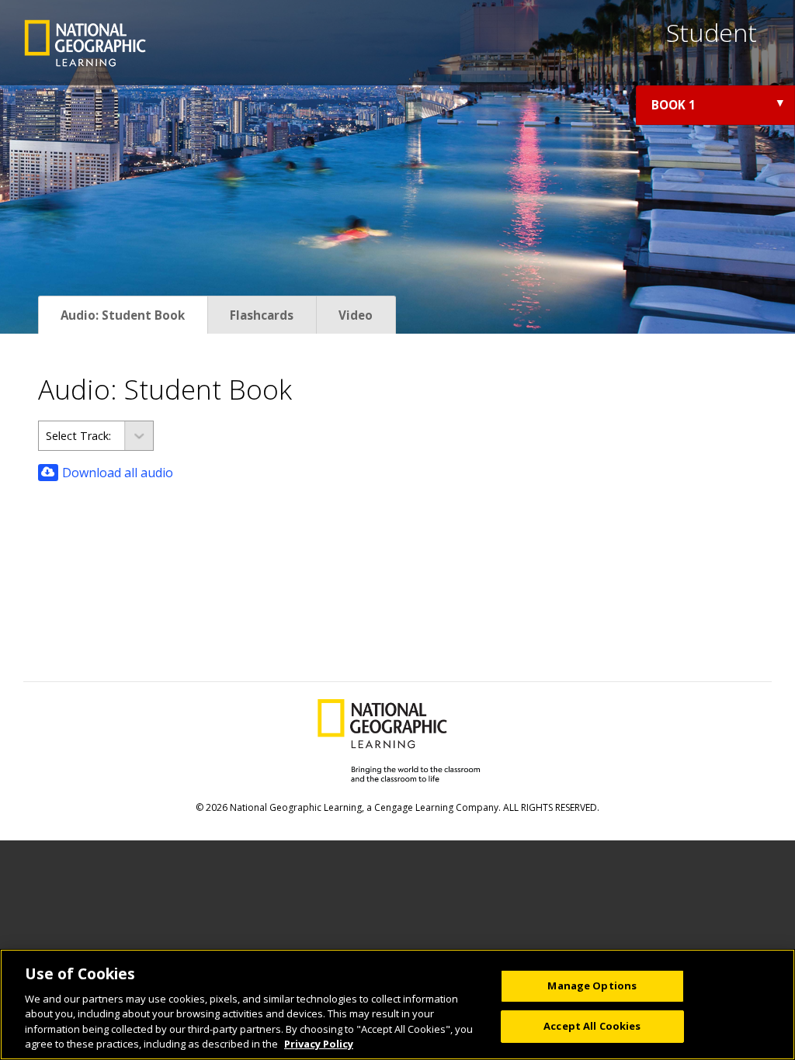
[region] (397, 1004)
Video (355, 315)
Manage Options (592, 985)
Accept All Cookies (592, 1026)
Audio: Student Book (123, 315)
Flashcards (261, 315)
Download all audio (117, 472)
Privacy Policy (318, 1044)
